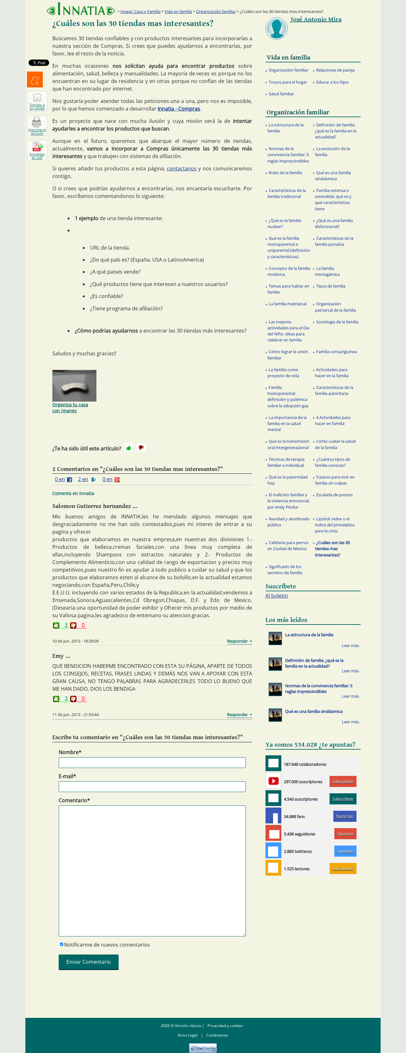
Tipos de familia (330, 286)
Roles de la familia (285, 172)
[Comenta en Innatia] (273, 763)
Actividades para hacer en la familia (332, 372)
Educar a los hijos (332, 82)
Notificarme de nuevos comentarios (107, 944)
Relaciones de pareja (335, 70)
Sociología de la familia (337, 322)
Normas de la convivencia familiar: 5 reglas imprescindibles (288, 154)
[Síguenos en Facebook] (273, 815)
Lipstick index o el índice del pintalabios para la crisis (335, 525)
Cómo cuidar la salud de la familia (335, 444)
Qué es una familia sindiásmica (333, 175)
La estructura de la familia (285, 128)
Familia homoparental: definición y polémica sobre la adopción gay (288, 396)
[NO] (140, 447)
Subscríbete (342, 781)
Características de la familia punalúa (334, 241)
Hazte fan (344, 816)
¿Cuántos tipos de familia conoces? (332, 462)
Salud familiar (281, 94)
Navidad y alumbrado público (288, 522)
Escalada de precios (334, 495)
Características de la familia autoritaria (334, 390)
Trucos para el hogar (288, 82)
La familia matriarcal (287, 304)
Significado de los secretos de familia (284, 569)
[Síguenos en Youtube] (273, 781)
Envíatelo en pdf (37, 156)
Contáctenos (217, 1035)
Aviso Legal (188, 1035)
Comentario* (74, 800)
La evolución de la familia (332, 151)
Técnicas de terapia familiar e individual (285, 462)
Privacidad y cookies (225, 1025)
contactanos (182, 168)
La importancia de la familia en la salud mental (287, 423)
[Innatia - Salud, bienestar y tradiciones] (81, 9)
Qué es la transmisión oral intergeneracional (288, 444)
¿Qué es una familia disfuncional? (334, 223)
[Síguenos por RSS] (273, 868)
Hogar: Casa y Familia (140, 11)
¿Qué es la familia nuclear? (284, 223)
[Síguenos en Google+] (273, 833)
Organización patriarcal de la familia (335, 307)
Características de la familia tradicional (286, 193)
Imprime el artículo (37, 131)
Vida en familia (178, 11)
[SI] (128, 447)
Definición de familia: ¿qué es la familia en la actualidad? (336, 131)
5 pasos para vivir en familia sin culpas (335, 480)
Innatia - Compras (179, 108)
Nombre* (70, 752)
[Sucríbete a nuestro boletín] (273, 798)
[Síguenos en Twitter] (273, 850)
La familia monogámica (327, 271)
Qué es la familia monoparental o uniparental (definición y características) (288, 247)
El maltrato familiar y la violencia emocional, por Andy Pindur (288, 501)
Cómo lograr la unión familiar (287, 354)
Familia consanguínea (336, 351)
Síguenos (345, 833)
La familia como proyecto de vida (283, 372)
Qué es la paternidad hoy (287, 480)
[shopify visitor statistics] (203, 1046)
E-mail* (67, 776)
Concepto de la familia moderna (288, 271)
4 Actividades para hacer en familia (332, 420)
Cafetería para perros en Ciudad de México (287, 545)
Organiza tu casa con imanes (70, 408)
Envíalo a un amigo (37, 106)
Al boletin (276, 595)
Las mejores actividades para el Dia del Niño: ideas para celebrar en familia (288, 331)
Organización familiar (216, 11)
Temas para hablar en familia (288, 289)
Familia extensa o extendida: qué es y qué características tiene (333, 199)
